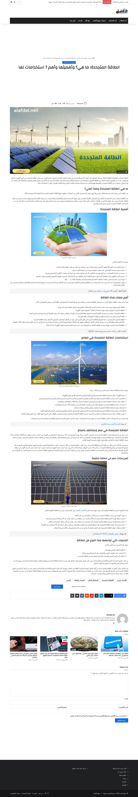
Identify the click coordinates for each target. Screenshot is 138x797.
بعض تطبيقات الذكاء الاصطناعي (105, 534)
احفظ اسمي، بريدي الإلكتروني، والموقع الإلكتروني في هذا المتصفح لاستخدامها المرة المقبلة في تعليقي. (98, 716)
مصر (68, 580)
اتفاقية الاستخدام (26, 793)
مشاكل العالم (92, 580)
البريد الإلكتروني (123, 707)
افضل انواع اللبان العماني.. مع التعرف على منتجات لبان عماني (85, 654)
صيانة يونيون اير (121, 772)
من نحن (40, 793)
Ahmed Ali (80, 103)
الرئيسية (90, 58)
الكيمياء (124, 782)
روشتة (124, 778)
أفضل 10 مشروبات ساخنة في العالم (102, 291)
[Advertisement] (69, 40)
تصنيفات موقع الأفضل (99, 20)
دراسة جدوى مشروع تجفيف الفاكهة (102, 331)
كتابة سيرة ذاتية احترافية (119, 768)
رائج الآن (87, 20)
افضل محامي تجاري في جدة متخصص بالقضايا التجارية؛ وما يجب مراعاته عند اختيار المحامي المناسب (23, 655)
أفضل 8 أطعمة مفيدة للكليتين (110, 424)
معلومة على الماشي (81, 58)
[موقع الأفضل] (121, 11)
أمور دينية (72, 20)
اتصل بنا (34, 793)
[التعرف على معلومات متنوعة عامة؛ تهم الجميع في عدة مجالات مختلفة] (114, 644)
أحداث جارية (121, 580)
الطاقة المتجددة (107, 580)
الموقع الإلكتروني (62, 707)
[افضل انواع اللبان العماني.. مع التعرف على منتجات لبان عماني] (84, 644)
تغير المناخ (76, 437)
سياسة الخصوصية (15, 793)
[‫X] (113, 623)
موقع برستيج (122, 775)
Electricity (50, 325)
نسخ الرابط (57, 586)
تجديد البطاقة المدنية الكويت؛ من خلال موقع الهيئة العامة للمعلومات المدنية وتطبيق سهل (53, 655)
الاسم (126, 698)
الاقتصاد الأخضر (81, 510)
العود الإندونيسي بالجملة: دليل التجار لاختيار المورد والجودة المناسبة (83, 2)
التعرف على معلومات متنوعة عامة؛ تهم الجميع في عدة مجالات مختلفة (115, 654)
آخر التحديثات (112, 20)
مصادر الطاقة (78, 580)
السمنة (80, 20)
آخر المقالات (123, 20)
